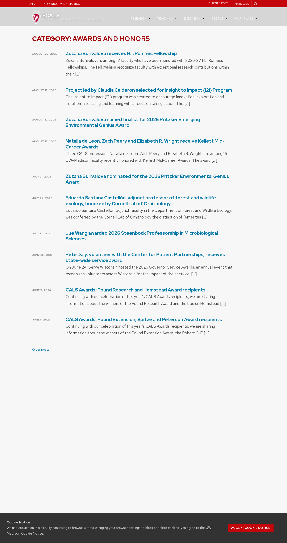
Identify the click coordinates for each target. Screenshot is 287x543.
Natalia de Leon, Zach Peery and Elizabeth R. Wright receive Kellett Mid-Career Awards (145, 144)
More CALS (242, 3)
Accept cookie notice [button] (250, 528)
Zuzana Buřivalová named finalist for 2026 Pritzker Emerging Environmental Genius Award (133, 122)
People (218, 18)
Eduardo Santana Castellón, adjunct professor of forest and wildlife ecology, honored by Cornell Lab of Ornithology (141, 201)
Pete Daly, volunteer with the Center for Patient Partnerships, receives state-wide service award (145, 257)
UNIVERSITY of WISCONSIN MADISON (56, 4)
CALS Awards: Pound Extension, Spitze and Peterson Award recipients (144, 320)
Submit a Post (218, 3)
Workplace (244, 18)
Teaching (165, 18)
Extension (192, 18)
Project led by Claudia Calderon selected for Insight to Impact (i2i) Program (149, 90)
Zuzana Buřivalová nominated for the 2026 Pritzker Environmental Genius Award (147, 179)
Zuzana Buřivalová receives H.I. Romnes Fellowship (121, 53)
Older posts (41, 349)
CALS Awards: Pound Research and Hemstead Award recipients (135, 290)
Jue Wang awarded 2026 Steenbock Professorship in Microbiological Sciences (142, 236)
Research (138, 18)
